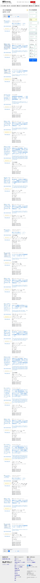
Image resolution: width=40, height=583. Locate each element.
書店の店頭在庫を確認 (7, 26)
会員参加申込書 (17, 570)
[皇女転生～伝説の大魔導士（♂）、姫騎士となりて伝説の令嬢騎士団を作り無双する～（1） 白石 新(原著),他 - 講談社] (7, 333)
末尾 (17, 16)
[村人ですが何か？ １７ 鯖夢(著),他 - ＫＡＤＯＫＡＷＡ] (7, 230)
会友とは (16, 571)
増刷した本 (18, 5)
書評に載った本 (31, 5)
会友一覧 (16, 573)
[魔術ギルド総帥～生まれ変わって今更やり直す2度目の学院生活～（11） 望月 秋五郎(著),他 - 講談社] (7, 281)
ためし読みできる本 (24, 5)
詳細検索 (34, 3)
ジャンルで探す (3, 5)
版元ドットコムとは (18, 560)
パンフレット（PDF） (6, 564)
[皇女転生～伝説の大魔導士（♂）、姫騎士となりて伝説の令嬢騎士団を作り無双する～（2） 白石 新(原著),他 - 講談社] (7, 180)
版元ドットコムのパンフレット (19, 565)
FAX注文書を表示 (7, 31)
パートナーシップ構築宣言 (31, 562)
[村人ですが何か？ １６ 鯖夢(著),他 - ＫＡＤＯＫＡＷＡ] (7, 476)
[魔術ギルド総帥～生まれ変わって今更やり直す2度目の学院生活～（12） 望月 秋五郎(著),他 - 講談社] (7, 207)
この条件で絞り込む (33, 60)
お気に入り (8, 28)
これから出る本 (13, 5)
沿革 (15, 578)
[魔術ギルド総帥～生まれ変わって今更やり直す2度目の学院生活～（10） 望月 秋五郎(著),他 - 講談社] (7, 422)
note (31, 565)
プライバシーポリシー (30, 560)
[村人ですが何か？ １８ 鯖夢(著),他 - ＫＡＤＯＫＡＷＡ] (7, 21)
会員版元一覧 (37, 5)
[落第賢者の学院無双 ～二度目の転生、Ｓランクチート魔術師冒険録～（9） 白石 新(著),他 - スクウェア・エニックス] (7, 98)
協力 (15, 580)
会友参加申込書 (17, 575)
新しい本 (8, 5)
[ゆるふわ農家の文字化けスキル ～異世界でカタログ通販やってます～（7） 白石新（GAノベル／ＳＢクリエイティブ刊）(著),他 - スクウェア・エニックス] (7, 307)
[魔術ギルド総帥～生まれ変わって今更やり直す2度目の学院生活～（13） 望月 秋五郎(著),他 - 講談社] (7, 124)
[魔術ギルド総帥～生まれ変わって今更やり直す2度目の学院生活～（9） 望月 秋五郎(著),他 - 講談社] (7, 500)
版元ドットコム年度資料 (18, 566)
